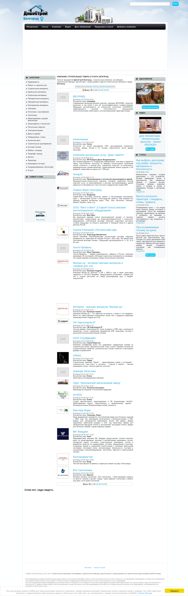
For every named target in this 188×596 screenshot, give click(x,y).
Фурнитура (32, 160)
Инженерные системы (36, 164)
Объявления (32, 27)
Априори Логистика (84, 371)
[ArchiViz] (63, 392)
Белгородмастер (83, 456)
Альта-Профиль (82, 247)
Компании (56, 27)
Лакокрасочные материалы (38, 99)
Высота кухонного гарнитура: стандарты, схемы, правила (149, 199)
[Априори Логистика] (63, 368)
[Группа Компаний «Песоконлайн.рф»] (63, 227)
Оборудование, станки (36, 137)
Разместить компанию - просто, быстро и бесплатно (95, 86)
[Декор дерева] (150, 84)
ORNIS (77, 355)
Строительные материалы (38, 89)
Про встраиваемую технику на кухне (147, 229)
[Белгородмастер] (63, 454)
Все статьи (150, 255)
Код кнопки (40, 220)
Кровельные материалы (37, 92)
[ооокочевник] (63, 137)
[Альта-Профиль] (63, 245)
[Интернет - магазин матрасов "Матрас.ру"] (63, 304)
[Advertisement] (94, 50)
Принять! (174, 590)
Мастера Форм (82, 410)
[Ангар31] (63, 172)
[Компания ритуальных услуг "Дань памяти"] (63, 152)
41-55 (106, 90)
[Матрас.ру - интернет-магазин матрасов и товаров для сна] (63, 260)
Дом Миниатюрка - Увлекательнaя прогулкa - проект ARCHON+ (150, 140)
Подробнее (140, 192)
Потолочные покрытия (36, 127)
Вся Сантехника (82, 470)
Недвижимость (33, 82)
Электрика (32, 108)
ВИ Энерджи (80, 431)
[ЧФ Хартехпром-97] (63, 320)
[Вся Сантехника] (63, 467)
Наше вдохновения (150, 107)
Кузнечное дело (34, 140)
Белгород (76, 99)
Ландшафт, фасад (35, 154)
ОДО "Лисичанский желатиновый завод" (97, 383)
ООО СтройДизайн (84, 338)
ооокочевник (80, 139)
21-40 (100, 90)
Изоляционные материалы (38, 105)
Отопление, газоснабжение (38, 112)
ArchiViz (77, 394)
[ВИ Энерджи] (63, 429)
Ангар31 (78, 174)
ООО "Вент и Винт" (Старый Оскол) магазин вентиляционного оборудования (99, 209)
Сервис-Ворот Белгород (87, 190)
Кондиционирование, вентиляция (40, 167)
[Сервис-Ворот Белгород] (63, 187)
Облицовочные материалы (38, 102)
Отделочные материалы (37, 95)
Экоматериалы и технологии (39, 124)
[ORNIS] (63, 353)
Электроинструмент (35, 130)
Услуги (30, 170)
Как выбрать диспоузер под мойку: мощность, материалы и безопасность (150, 164)
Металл (31, 157)
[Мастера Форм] (63, 408)
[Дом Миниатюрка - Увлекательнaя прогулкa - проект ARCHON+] (150, 118)
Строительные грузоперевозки (39, 144)
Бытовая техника (34, 147)
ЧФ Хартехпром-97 (84, 322)
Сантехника (32, 115)
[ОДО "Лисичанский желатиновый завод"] (63, 380)
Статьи (45, 27)
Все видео (150, 149)
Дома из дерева (34, 134)
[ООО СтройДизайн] (63, 335)
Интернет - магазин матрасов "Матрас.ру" (98, 306)
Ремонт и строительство (37, 85)
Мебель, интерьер (35, 150)
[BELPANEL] (63, 94)
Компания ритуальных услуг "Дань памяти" (98, 154)
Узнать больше (145, 592)
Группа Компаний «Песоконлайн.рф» (95, 229)
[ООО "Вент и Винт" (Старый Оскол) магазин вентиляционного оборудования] (63, 205)
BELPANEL (79, 96)
